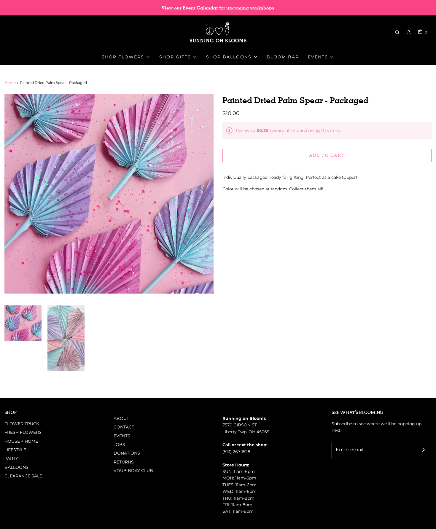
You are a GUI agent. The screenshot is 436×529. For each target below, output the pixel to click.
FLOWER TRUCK (21, 423)
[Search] (397, 32)
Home (10, 82)
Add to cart (327, 155)
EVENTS (122, 436)
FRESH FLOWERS (23, 432)
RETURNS (124, 462)
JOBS (119, 444)
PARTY (11, 458)
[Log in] (408, 32)
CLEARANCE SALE (23, 476)
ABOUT (121, 418)
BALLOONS (16, 467)
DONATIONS (127, 453)
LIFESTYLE (15, 449)
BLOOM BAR (283, 57)
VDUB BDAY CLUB (133, 470)
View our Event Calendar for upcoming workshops (218, 8)
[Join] (423, 450)
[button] (23, 323)
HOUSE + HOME (21, 441)
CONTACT (124, 427)
